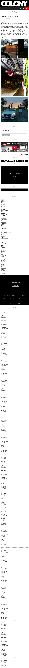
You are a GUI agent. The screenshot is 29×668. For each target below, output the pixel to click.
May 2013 (3, 557)
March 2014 (3, 541)
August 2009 (3, 628)
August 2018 (3, 461)
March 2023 (3, 372)
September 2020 (4, 422)
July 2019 (3, 444)
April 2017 (3, 484)
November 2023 (4, 361)
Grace (2, 233)
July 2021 (3, 404)
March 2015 (3, 523)
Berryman (3, 205)
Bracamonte (3, 208)
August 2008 (3, 646)
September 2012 (4, 571)
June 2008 (3, 649)
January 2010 (3, 618)
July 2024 (3, 348)
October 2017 (3, 477)
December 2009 (4, 623)
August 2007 (3, 665)
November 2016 (4, 494)
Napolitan (3, 247)
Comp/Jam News (4, 214)
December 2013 (4, 548)
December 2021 (4, 397)
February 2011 (4, 598)
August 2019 (3, 442)
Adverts (2, 199)
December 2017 (4, 474)
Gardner (2, 231)
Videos (2, 269)
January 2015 (3, 525)
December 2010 (4, 604)
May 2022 (3, 388)
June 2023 (3, 368)
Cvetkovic (3, 217)
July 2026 (3, 312)
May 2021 (3, 406)
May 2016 (3, 502)
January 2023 (3, 374)
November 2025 (4, 326)
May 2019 (3, 446)
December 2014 (4, 530)
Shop (27, 8)
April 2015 (3, 522)
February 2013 (4, 561)
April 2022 (3, 389)
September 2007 (4, 664)
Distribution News (4, 219)
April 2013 (3, 559)
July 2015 (3, 518)
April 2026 (3, 316)
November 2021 (4, 399)
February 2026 (4, 319)
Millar (2, 245)
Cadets (2, 211)
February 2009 (4, 636)
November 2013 (4, 550)
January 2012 (3, 581)
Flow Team (3, 227)
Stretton (2, 265)
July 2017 (3, 481)
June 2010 (3, 612)
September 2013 (4, 552)
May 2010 (3, 613)
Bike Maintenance (11, 303)
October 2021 (3, 400)
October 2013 (3, 551)
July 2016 (3, 499)
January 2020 (3, 433)
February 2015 (4, 524)
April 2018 (3, 466)
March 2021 (3, 409)
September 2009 (4, 627)
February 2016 (4, 506)
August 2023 (3, 365)
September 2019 (4, 441)
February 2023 (4, 373)
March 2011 (3, 597)
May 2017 (3, 483)
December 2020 (4, 419)
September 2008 (4, 645)
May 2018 (3, 465)
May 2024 (3, 351)
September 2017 (4, 478)
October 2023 (3, 363)
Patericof (3, 251)
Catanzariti (3, 213)
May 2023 (3, 369)
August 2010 (3, 609)
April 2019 (3, 447)
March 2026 (3, 317)
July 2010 (3, 611)
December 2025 (4, 324)
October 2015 (3, 514)
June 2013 (3, 556)
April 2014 (3, 540)
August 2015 (3, 516)
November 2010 (4, 605)
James (2, 240)
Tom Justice (3, 268)
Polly (2, 254)
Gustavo (3, 236)
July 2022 (3, 385)
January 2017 (3, 488)
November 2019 (4, 438)
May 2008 (3, 650)
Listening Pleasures (5, 243)
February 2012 (4, 580)
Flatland (2, 224)
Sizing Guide (13, 298)
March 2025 (3, 335)
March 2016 (3, 504)
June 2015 (3, 519)
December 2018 (4, 456)
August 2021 (3, 402)
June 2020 (3, 426)
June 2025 (3, 332)
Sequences (3, 260)
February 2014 (4, 543)
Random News (4, 257)
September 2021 (4, 401)
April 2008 (3, 652)
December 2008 (4, 641)
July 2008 (3, 648)
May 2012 (3, 576)
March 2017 (3, 486)
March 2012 (3, 579)
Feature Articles (4, 223)
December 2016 (4, 493)
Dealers (24, 298)
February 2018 (4, 468)
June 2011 (3, 593)
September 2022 (4, 383)
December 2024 (4, 342)
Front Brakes (3, 228)
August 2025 (3, 329)
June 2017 (3, 482)
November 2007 (4, 661)
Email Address (6, 130)
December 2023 (4, 360)
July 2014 (3, 536)
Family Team (3, 222)
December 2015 (4, 511)
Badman (2, 201)
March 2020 (3, 430)
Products (5, 298)
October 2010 (3, 607)
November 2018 (4, 457)
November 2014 (4, 531)
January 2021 (3, 411)
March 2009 (3, 634)
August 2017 (3, 479)
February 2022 (4, 391)
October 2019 (3, 440)
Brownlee (3, 209)
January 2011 (3, 600)
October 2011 (3, 588)
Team (18, 295)
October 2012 (3, 570)
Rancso (2, 256)
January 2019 (3, 451)
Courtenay (3, 215)
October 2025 (3, 327)
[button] (21, 8)
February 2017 (4, 487)
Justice (2, 241)
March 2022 (3, 390)
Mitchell (2, 246)
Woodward (3, 273)
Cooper (8, 18)
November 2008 (4, 643)
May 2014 (3, 539)
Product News (4, 255)
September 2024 (4, 345)
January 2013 (3, 563)
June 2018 (3, 463)
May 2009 (3, 632)
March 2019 (3, 449)
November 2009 (4, 624)
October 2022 (3, 381)
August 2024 (3, 347)
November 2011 (4, 587)
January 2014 (3, 544)
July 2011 (3, 592)
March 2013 (3, 560)
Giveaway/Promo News (6, 232)
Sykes (2, 266)
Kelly (2, 242)
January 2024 (3, 356)
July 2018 (3, 462)
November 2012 (4, 568)
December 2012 (4, 567)
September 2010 (4, 608)
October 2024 (3, 344)
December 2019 (4, 437)
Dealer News (3, 218)
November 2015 (4, 513)
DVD (2, 220)
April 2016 (3, 503)
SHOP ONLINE (7, 295)
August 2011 (3, 591)
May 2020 (3, 428)
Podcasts (3, 252)
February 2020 (4, 431)
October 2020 (3, 421)
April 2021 (3, 407)
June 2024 (3, 349)
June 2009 (3, 630)
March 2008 (3, 653)
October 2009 (3, 625)
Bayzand (3, 204)
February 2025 (4, 336)
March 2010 (3, 616)
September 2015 (4, 515)
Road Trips (3, 259)
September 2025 (4, 328)
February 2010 (4, 617)
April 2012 (3, 577)
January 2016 (3, 507)
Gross (2, 234)
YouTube (25, 301)
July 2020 (3, 425)
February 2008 (4, 654)
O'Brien (2, 249)
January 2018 (3, 470)
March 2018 (3, 467)
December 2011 (4, 586)
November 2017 (4, 476)
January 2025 (3, 337)
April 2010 (3, 614)
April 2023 (3, 370)
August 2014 (3, 535)
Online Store (3, 250)
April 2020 (3, 429)
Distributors (5, 301)
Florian (2, 225)
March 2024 (3, 353)
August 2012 (3, 572)
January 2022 (3, 393)
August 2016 (3, 498)
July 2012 (3, 573)
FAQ (19, 298)
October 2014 (3, 532)
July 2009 (3, 629)
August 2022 (3, 384)
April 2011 (3, 596)
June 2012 (3, 575)
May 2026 (3, 315)
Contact (12, 301)
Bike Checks (3, 206)
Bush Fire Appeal (4, 210)
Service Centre (4, 261)
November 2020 (4, 420)
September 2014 (4, 534)
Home (13, 295)
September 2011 (4, 589)
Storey (2, 264)
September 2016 (4, 497)
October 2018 (3, 458)
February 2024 (4, 354)
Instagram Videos (4, 238)
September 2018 (4, 460)
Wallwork (3, 272)
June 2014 (3, 538)
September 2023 (4, 364)
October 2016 (3, 495)
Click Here (14, 176)
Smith (2, 263)
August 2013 (3, 554)
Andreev (2, 200)
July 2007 (3, 666)
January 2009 (3, 637)
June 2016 (3, 500)
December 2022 (4, 379)
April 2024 (3, 352)
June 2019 (3, 445)
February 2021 (4, 410)
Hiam (2, 237)
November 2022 (4, 380)
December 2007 (4, 660)
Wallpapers (3, 270)
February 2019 (4, 450)
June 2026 (3, 313)
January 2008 (3, 655)
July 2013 (3, 555)
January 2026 (3, 320)
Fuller (2, 229)
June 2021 (3, 405)
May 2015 (3, 520)
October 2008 (3, 644)
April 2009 (3, 633)
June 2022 (3, 386)
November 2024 (4, 343)
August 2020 (3, 424)
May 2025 (3, 333)
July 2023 (3, 367)
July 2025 (3, 331)
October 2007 (3, 662)
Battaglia (3, 202)
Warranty (19, 301)
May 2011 (3, 595)
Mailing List (20, 303)
